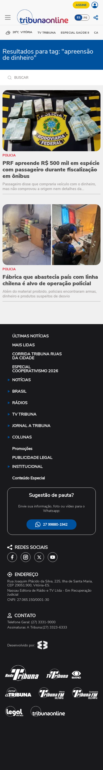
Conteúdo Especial (28, 478)
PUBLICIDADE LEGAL (32, 458)
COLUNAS (22, 437)
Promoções (22, 449)
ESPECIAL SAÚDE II (75, 32)
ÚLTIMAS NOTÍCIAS (30, 336)
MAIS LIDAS (23, 345)
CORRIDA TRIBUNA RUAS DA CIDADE (37, 356)
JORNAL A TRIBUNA (31, 425)
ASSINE (81, 5)
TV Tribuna (47, 32)
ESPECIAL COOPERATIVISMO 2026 (35, 369)
